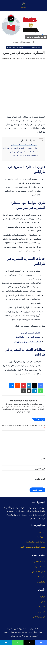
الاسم (42, 458)
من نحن (42, 532)
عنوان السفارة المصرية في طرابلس (24, 145)
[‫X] (34, 385)
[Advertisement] (23, 87)
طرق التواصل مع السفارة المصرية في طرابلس (20, 148)
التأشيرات (41, 607)
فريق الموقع (40, 537)
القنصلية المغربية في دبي (31, 333)
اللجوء (42, 602)
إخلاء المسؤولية (39, 567)
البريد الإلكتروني (39, 469)
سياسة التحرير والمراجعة (35, 542)
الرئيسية (29, 42)
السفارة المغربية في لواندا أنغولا (28, 337)
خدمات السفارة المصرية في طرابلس (23, 152)
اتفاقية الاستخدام (38, 572)
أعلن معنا (41, 577)
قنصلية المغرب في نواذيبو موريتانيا (27, 341)
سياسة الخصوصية (38, 561)
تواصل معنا (41, 582)
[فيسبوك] (40, 385)
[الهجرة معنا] (23, 5)
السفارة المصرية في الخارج (16, 47)
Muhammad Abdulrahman (34, 58)
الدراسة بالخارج (39, 617)
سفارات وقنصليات (19, 42)
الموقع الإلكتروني (39, 479)
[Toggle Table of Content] (40, 140)
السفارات (41, 612)
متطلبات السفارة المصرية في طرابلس (23, 155)
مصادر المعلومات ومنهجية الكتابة (32, 547)
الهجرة (42, 596)
